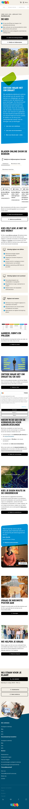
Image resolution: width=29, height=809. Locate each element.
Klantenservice (15, 689)
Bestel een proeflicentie (15, 219)
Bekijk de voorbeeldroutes (15, 512)
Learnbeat (9, 240)
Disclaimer (3, 793)
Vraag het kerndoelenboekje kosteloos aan (11, 451)
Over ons (3, 771)
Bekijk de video (15, 387)
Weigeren (14, 415)
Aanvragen (15, 613)
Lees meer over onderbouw (13, 126)
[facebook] (18, 799)
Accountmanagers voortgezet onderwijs (11, 762)
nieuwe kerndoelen (9, 436)
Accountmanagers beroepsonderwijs (10, 764)
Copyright (3, 796)
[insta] (26, 799)
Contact (3, 778)
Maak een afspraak (15, 654)
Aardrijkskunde (22, 7)
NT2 (2, 734)
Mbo (2, 729)
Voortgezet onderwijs (12, 7)
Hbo (2, 731)
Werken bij (3, 776)
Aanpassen (14, 412)
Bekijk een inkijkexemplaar (15, 42)
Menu (26, 2)
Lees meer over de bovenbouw (14, 130)
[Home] (5, 2)
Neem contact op (15, 694)
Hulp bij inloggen (5, 759)
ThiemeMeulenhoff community (8, 773)
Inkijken (7, 189)
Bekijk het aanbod (15, 344)
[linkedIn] (3, 799)
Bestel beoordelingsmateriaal (16, 37)
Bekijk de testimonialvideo (11, 542)
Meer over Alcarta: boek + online (14, 135)
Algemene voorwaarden (6, 788)
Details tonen (24, 406)
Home (4, 7)
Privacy (2, 790)
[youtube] (11, 799)
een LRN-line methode (11, 235)
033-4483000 (15, 679)
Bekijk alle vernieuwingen (15, 454)
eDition (4, 240)
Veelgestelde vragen (6, 757)
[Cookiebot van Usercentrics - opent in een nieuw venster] (21, 393)
